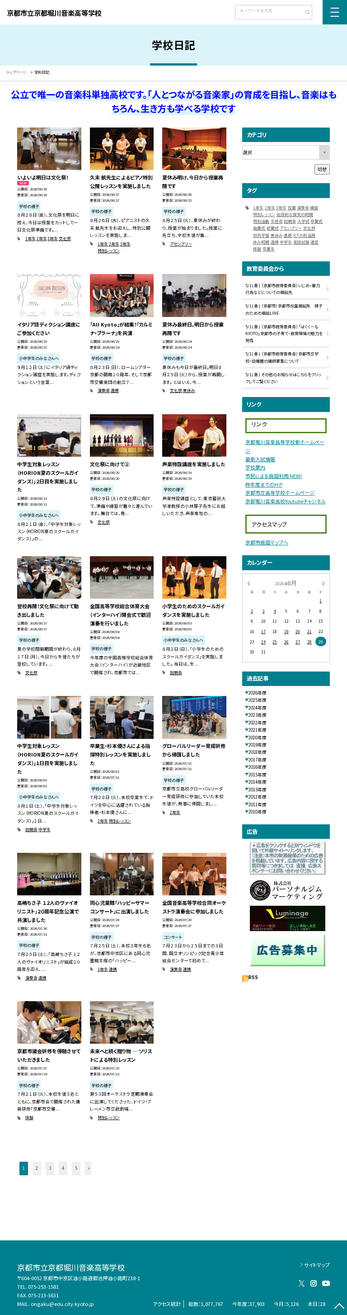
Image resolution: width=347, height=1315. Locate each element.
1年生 (30, 238)
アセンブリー (181, 244)
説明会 (176, 673)
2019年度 (258, 745)
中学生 (44, 830)
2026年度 (258, 693)
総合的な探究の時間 (295, 215)
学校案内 (255, 467)
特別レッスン (109, 251)
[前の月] (248, 583)
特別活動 (261, 221)
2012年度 (258, 797)
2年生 (42, 238)
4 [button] (63, 1168)
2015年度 (258, 774)
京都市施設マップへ (266, 542)
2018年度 (258, 752)
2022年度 (258, 722)
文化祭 (65, 238)
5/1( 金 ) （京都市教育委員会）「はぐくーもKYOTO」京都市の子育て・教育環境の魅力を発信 (284, 334)
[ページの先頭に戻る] (339, 1307)
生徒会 (277, 221)
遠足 (314, 242)
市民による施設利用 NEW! (273, 475)
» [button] (89, 1168)
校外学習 (261, 235)
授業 (292, 208)
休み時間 (261, 242)
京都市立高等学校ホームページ (279, 492)
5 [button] (76, 1168)
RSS (253, 977)
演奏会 (104, 390)
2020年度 (258, 737)
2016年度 (258, 767)
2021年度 (258, 730)
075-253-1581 (43, 1286)
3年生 (52, 238)
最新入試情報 (260, 459)
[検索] (304, 13)
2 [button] (37, 1168)
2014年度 (258, 782)
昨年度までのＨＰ (263, 484)
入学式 (303, 221)
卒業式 (316, 221)
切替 (322, 169)
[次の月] (323, 583)
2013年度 (258, 789)
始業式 (259, 228)
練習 (314, 208)
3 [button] (50, 1168)
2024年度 (258, 708)
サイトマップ (317, 1264)
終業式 (273, 228)
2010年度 (258, 812)
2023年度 (258, 715)
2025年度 (258, 700)
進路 (288, 235)
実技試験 (301, 242)
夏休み (189, 390)
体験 (29, 1118)
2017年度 (258, 760)
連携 (115, 390)
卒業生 (269, 249)
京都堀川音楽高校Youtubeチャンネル (285, 501)
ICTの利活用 (304, 235)
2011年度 (258, 804)
